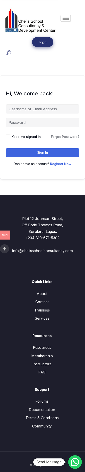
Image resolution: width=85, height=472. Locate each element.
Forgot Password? (65, 137)
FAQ (42, 372)
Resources (42, 347)
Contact (42, 302)
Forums (42, 401)
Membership (42, 356)
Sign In (42, 152)
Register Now (60, 164)
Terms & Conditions (42, 417)
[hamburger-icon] (66, 18)
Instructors (41, 364)
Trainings (42, 310)
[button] (8, 53)
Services (42, 318)
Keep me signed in (26, 137)
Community (42, 426)
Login (42, 42)
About (42, 293)
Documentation (42, 409)
